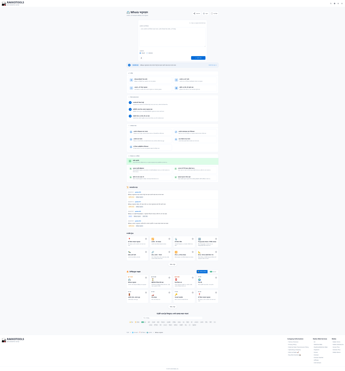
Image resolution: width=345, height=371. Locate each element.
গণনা (214, 322)
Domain (316, 355)
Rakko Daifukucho (338, 344)
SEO (158, 322)
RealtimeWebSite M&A (320, 347)
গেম (189, 325)
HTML (174, 322)
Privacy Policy (292, 344)
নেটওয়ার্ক (153, 322)
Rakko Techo (336, 342)
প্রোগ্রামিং (169, 322)
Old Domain (317, 363)
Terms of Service (293, 342)
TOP (127, 332)
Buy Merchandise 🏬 (294, 355)
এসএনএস (165, 325)
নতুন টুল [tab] (214, 271)
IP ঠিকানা (156, 325)
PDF (211, 322)
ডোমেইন (201, 322)
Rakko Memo (337, 352)
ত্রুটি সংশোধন (131, 197)
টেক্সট (149, 322)
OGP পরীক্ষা (145, 216)
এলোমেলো (196, 322)
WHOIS (151, 53)
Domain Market (318, 357)
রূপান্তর (179, 322)
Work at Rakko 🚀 (293, 352)
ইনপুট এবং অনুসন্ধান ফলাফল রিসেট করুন (198, 23)
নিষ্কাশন (170, 325)
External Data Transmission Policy (298, 347)
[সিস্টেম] (338, 3)
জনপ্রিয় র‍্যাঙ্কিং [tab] (203, 271)
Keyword (316, 350)
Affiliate (316, 360)
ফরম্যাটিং (181, 325)
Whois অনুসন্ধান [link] (159, 332)
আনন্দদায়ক (194, 325)
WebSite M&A (318, 344)
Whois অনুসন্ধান (139, 197)
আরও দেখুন (172, 264)
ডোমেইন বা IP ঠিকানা (144, 26)
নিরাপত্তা (163, 322)
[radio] (140, 53)
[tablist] (207, 271)
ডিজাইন (187, 322)
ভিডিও (206, 322)
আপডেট (130, 216)
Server (316, 352)
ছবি (191, 322)
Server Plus (336, 347)
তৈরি (160, 325)
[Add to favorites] (146, 239)
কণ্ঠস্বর (150, 325)
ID (314, 342)
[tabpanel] (172, 292)
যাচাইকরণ (175, 325)
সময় (183, 322)
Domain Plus (336, 350)
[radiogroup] (172, 53)
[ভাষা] (334, 3)
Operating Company (294, 350)
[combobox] (174, 318)
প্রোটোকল (142, 51)
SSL (186, 325)
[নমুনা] (141, 58)
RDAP (143, 53)
